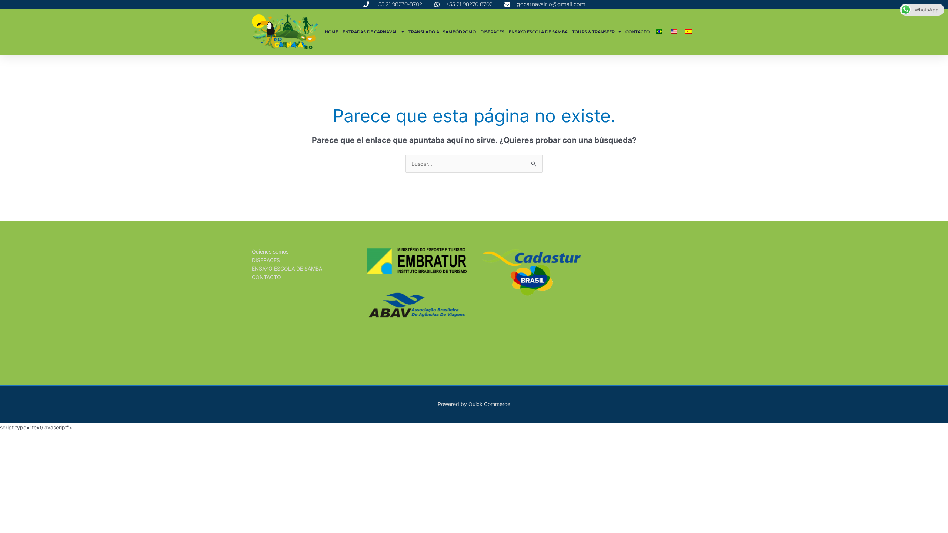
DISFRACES (492, 31)
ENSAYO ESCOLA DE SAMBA (538, 31)
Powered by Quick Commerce (474, 404)
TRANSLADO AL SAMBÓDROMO (442, 31)
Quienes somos (270, 251)
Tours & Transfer (593, 31)
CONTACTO (637, 31)
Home (331, 31)
